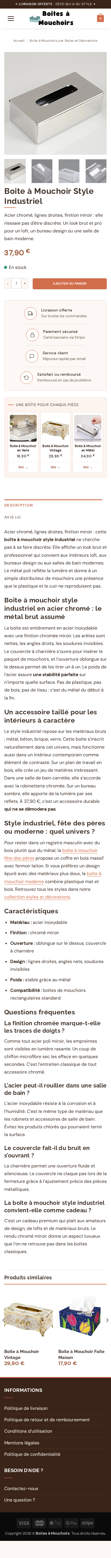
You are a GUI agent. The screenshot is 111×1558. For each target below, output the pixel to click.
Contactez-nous (21, 1488)
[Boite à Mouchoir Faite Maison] (82, 1316)
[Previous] (13, 103)
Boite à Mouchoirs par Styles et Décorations (64, 41)
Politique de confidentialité (32, 1454)
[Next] (97, 103)
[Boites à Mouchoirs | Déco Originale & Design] (56, 18)
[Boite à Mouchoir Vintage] (28, 1316)
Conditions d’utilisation (28, 1431)
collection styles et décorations (37, 897)
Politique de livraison (26, 1408)
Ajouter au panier (69, 284)
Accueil (18, 41)
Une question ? (19, 1500)
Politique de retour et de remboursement (47, 1420)
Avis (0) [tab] (12, 517)
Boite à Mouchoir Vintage (21, 1354)
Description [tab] (18, 505)
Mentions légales (21, 1443)
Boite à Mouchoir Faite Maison (81, 1354)
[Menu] (11, 18)
